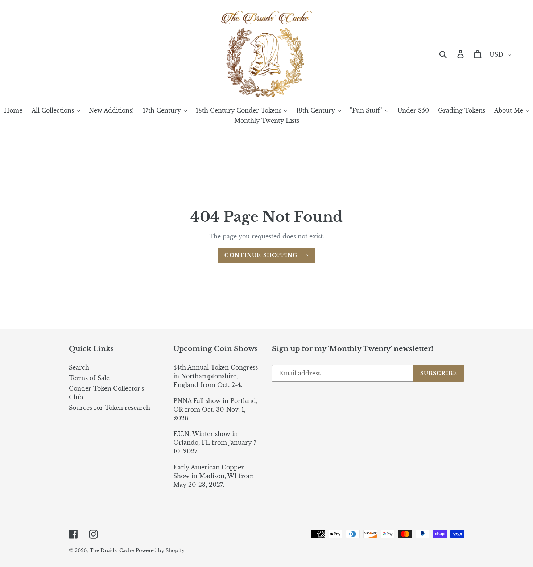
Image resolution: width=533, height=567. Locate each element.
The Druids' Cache (112, 550)
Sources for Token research (109, 407)
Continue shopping (260, 255)
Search (79, 367)
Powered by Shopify (160, 550)
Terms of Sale (89, 378)
